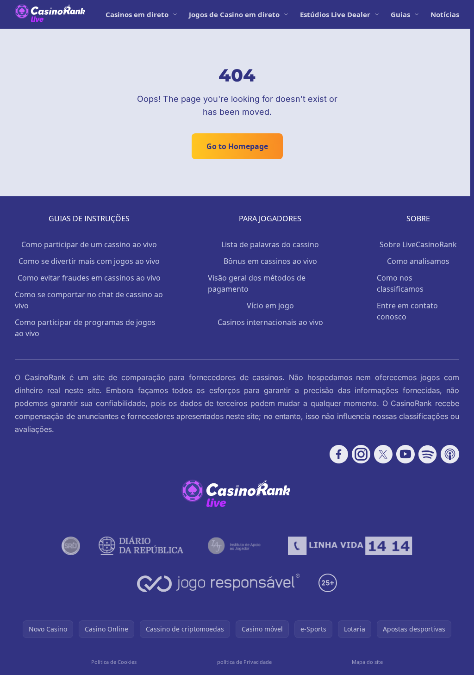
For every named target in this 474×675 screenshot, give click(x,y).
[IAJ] (235, 546)
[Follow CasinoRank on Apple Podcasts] (450, 454)
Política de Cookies (114, 661)
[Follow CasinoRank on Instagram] (361, 454)
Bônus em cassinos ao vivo (270, 261)
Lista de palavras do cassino (270, 244)
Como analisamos (418, 261)
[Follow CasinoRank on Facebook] (339, 454)
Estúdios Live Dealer (335, 14)
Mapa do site (367, 661)
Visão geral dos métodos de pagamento (257, 283)
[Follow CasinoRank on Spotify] (427, 454)
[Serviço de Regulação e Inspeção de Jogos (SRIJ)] (71, 546)
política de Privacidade (244, 661)
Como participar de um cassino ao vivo (89, 244)
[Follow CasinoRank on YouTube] (405, 454)
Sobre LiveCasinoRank (418, 244)
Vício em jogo (270, 305)
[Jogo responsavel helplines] (218, 583)
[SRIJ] (350, 546)
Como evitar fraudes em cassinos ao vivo (89, 278)
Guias (400, 14)
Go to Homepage (237, 146)
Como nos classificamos (400, 283)
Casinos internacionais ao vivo (270, 322)
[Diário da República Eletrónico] (141, 546)
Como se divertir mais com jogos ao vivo (89, 261)
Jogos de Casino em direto (234, 14)
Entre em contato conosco (407, 311)
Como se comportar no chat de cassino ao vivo (89, 300)
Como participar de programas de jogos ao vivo (85, 327)
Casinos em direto (137, 14)
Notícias (444, 14)
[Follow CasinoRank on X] (383, 454)
